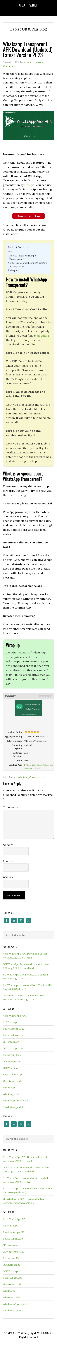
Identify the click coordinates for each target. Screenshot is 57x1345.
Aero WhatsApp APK (14, 1015)
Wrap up (14, 270)
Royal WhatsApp (12, 1074)
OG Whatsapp (11, 1067)
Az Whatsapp (10, 1022)
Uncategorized (12, 1080)
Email (7, 861)
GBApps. (30, 185)
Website (8, 877)
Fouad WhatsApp (13, 1035)
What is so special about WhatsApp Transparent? (28, 264)
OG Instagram (11, 1061)
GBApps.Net (28, 5)
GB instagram (11, 1041)
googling (43, 335)
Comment (10, 807)
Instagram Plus (12, 1054)
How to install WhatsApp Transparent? (22, 257)
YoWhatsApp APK (13, 1107)
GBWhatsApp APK (13, 1048)
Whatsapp (9, 1087)
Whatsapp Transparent (31, 777)
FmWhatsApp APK (13, 1028)
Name (8, 845)
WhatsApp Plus (11, 1094)
